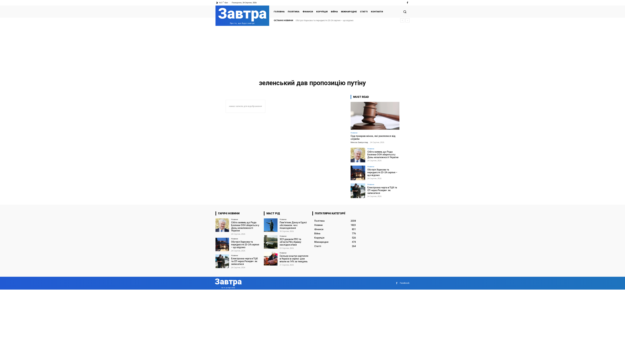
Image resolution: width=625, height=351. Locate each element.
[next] (407, 20)
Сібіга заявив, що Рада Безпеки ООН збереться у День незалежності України (382, 154)
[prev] (402, 20)
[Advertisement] (312, 50)
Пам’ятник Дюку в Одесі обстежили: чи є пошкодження (293, 225)
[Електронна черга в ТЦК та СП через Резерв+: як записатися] (358, 190)
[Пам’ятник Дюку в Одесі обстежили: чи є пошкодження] (270, 225)
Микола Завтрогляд (359, 142)
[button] (405, 11)
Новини (354, 133)
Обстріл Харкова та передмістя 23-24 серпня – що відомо (325, 20)
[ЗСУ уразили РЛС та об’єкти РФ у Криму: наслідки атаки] (270, 242)
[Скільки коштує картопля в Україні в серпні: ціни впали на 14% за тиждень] (270, 258)
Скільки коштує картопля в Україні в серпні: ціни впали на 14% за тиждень (294, 259)
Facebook (405, 283)
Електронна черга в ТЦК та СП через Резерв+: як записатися (382, 190)
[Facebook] (407, 3)
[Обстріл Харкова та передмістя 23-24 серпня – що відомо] (358, 173)
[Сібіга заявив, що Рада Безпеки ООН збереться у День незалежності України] (358, 155)
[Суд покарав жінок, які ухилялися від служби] (375, 116)
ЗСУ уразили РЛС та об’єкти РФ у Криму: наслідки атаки (291, 242)
